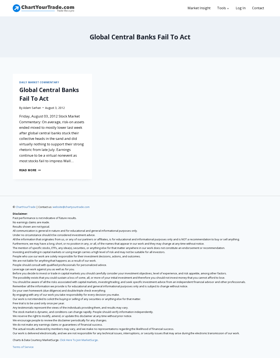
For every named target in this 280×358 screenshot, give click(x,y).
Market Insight (199, 8)
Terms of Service (23, 347)
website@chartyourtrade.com (71, 207)
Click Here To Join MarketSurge (79, 340)
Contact (258, 8)
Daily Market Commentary (39, 82)
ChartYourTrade (26, 207)
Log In (241, 8)
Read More (30, 170)
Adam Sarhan (32, 108)
